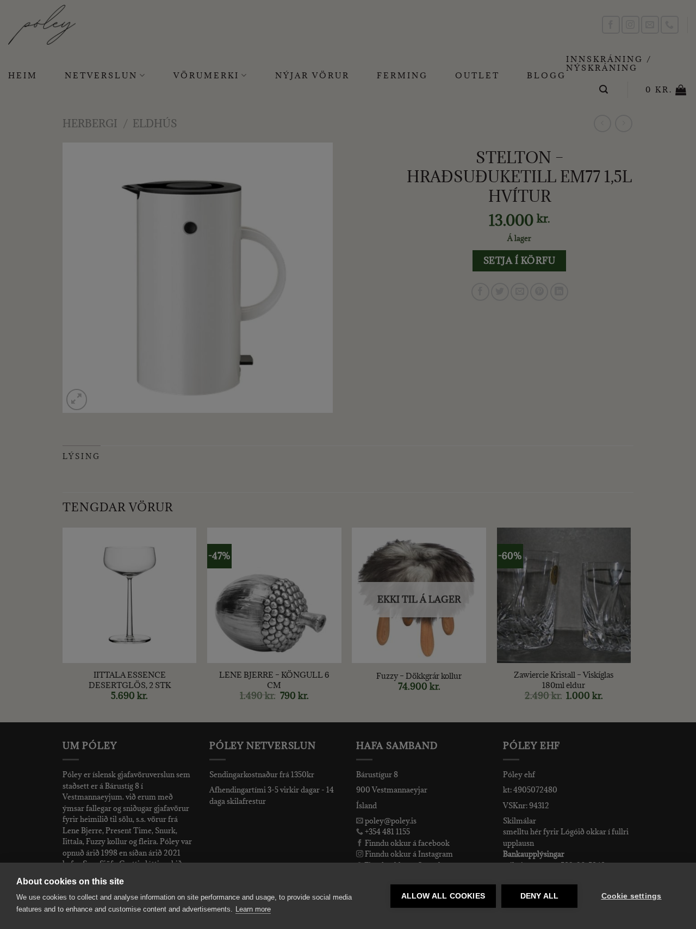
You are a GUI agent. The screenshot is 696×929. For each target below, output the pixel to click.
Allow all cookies (443, 896)
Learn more (253, 909)
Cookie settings (631, 896)
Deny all (539, 896)
